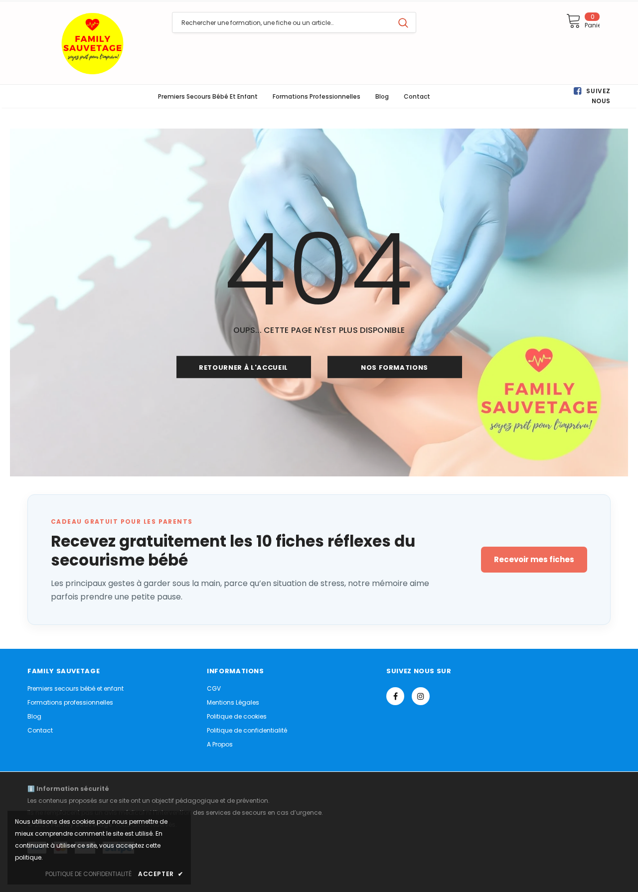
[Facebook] (395, 696)
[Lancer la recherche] (403, 22)
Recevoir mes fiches (534, 559)
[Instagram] (421, 696)
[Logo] (92, 43)
